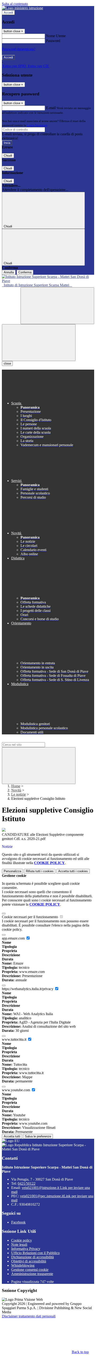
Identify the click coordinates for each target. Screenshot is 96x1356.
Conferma (24, 272)
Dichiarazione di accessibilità (32, 1257)
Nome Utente (56, 36)
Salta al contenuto (15, 4)
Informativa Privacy (25, 1249)
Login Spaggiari (37, 125)
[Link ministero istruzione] (22, 8)
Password (53, 41)
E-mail (51, 108)
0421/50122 (26, 1183)
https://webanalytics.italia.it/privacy (28, 989)
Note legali (19, 1244)
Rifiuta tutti (40, 871)
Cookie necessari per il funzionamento (30, 917)
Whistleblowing (22, 1265)
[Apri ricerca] (57, 305)
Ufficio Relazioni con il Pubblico (35, 1253)
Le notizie (18, 794)
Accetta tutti (73, 871)
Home (15, 786)
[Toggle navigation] (38, 342)
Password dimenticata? (18, 49)
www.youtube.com (16, 1090)
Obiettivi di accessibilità (28, 1261)
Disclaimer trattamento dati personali (28, 1316)
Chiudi (8, 155)
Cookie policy (21, 1240)
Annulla (9, 272)
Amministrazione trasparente (32, 1274)
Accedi (8, 12)
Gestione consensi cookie (29, 1270)
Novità (16, 790)
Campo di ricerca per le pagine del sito (30, 740)
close (7, 363)
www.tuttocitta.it (14, 1039)
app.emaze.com (14, 938)
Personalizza (12, 871)
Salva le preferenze (38, 1136)
